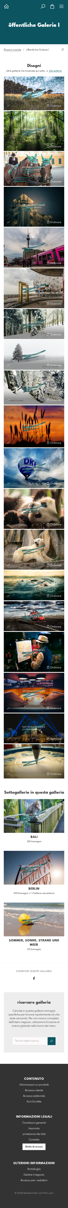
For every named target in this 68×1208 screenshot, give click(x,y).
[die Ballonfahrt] (34, 468)
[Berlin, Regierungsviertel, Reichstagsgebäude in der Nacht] (34, 207)
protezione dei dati (34, 1134)
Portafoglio (34, 1169)
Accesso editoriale (34, 1096)
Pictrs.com (47, 1193)
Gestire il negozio (34, 1175)
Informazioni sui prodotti (34, 1085)
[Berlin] (34, 247)
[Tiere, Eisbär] (34, 550)
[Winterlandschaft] (34, 324)
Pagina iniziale (12, 50)
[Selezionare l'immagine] (8, 106)
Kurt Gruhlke (34, 1101)
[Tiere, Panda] (34, 509)
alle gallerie (55, 71)
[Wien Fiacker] (34, 169)
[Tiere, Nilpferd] (34, 585)
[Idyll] (34, 93)
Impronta (34, 1128)
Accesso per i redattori (34, 1180)
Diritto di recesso (34, 1147)
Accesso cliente (34, 1090)
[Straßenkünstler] (34, 652)
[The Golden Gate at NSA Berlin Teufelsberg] (34, 288)
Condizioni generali (34, 1123)
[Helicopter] (34, 616)
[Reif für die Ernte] (34, 426)
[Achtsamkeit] (34, 761)
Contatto (34, 1139)
